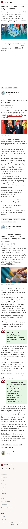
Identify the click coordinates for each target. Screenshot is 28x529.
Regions (11, 447)
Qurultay (10, 248)
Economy (3, 484)
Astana (15, 87)
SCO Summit (9, 87)
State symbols (4, 504)
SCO (3, 87)
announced (13, 438)
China (10, 219)
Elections (16, 444)
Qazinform (9, 262)
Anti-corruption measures (7, 507)
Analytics (3, 487)
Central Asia (16, 219)
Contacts (3, 519)
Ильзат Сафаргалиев (12, 92)
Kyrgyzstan (4, 219)
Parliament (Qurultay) (7, 444)
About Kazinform (5, 501)
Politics (23, 219)
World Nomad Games (6, 221)
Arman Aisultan (11, 451)
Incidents (3, 493)
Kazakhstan (4, 447)
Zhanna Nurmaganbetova (13, 226)
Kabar (6, 117)
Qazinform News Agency (14, 115)
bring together (20, 210)
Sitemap (3, 516)
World (2, 490)
